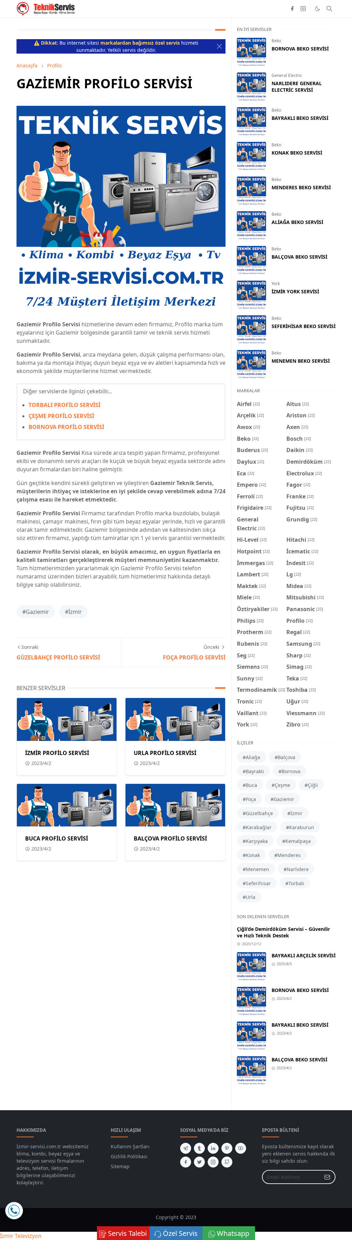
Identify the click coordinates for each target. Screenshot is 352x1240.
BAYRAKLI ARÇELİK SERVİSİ (304, 955)
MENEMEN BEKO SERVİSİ (301, 361)
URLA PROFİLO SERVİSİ (165, 753)
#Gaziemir (35, 612)
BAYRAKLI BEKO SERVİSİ (300, 118)
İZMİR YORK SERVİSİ (295, 291)
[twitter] (199, 1162)
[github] (226, 1162)
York (276, 283)
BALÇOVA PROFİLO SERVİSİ (170, 838)
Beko (276, 41)
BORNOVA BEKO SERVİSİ (300, 48)
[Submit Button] (327, 1177)
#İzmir (73, 612)
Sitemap (120, 1166)
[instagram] (303, 8)
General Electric (287, 75)
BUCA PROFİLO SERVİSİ (56, 838)
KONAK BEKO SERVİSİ (297, 152)
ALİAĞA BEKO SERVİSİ (297, 222)
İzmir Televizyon (21, 1236)
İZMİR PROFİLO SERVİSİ (57, 753)
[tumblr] (199, 1148)
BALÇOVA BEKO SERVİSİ (299, 256)
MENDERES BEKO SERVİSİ (301, 187)
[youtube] (240, 1148)
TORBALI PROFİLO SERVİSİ (64, 405)
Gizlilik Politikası (129, 1156)
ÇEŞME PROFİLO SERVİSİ (61, 416)
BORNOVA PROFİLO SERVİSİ (66, 427)
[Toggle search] (329, 8)
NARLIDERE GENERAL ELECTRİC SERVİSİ (297, 86)
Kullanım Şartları (130, 1146)
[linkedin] (213, 1148)
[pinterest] (226, 1148)
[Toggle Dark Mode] (317, 8)
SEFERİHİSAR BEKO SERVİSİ (304, 326)
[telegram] (185, 1148)
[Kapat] (219, 46)
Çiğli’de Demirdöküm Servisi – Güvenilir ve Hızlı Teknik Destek (283, 932)
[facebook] (292, 8)
